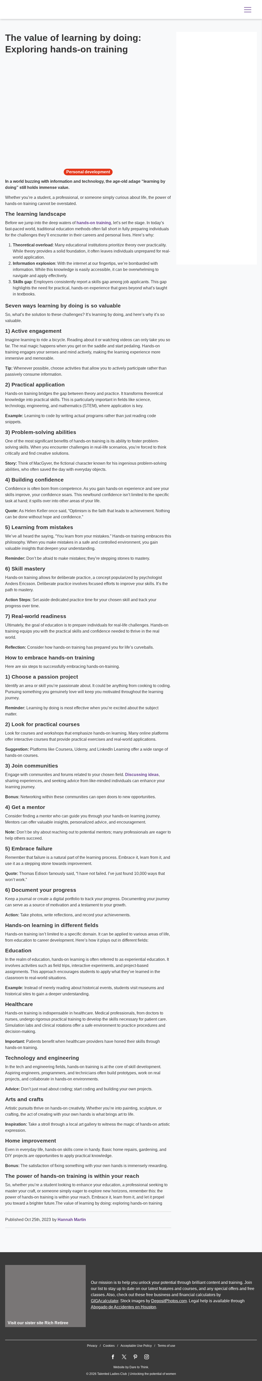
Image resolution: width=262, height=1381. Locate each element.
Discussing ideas (142, 774)
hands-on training (94, 223)
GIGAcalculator (104, 1301)
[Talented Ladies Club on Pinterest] (135, 1357)
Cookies (109, 1346)
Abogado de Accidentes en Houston (123, 1307)
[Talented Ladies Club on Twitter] (124, 1357)
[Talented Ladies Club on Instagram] (147, 1357)
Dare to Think (138, 1367)
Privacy (92, 1346)
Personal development (88, 172)
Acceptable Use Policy (136, 1346)
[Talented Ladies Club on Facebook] (113, 1357)
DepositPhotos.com (169, 1301)
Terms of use (166, 1346)
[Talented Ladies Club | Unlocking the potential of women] (59, 10)
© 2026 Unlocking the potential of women (131, 1374)
